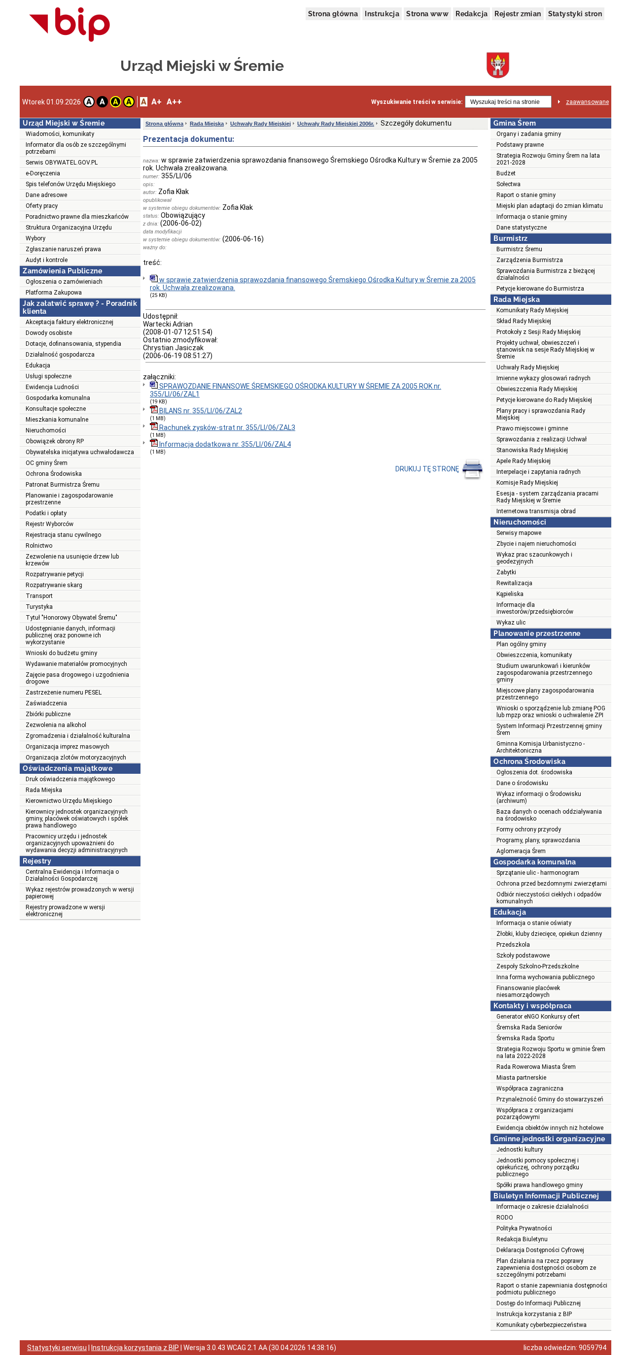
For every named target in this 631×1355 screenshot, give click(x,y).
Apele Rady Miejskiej (523, 461)
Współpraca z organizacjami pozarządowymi (534, 1114)
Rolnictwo (39, 545)
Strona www (427, 14)
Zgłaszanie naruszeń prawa (63, 249)
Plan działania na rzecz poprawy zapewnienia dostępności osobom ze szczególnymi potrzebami (546, 1267)
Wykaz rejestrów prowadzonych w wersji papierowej (80, 893)
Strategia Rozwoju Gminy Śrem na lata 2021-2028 (548, 159)
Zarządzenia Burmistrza (529, 260)
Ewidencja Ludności (52, 387)
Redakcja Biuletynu (522, 1239)
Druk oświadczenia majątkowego (70, 779)
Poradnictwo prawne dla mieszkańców (77, 216)
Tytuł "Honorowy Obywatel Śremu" (71, 617)
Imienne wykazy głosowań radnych (543, 378)
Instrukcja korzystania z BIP (534, 1314)
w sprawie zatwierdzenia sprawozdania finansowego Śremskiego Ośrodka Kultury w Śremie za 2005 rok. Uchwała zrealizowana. (313, 284)
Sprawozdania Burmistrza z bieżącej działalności (545, 274)
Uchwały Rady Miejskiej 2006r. (335, 124)
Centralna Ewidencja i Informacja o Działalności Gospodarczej (72, 875)
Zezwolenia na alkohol (56, 725)
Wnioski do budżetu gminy (61, 653)
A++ (174, 101)
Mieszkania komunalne (57, 419)
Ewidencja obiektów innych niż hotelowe (549, 1127)
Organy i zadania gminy (528, 134)
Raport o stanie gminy (526, 195)
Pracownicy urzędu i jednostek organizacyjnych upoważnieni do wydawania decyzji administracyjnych (77, 843)
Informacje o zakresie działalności (542, 1206)
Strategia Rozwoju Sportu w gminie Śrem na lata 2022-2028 (550, 1052)
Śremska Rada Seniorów (529, 1027)
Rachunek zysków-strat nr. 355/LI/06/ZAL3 (226, 427)
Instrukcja (382, 14)
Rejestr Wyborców (49, 524)
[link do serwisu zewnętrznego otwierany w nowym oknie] (70, 25)
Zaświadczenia (46, 703)
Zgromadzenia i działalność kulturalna (78, 735)
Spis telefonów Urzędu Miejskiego (70, 184)
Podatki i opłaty (46, 513)
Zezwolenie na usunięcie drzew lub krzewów (72, 560)
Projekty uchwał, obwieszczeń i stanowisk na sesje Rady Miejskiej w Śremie (545, 349)
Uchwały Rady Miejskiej (260, 124)
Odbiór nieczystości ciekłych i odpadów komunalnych (548, 898)
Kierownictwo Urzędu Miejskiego (69, 800)
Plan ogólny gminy (521, 644)
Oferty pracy (42, 205)
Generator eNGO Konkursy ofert (538, 1016)
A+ (156, 101)
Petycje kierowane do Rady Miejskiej (544, 400)
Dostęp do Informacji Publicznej (538, 1303)
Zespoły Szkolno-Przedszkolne (537, 966)
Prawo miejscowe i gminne (532, 428)
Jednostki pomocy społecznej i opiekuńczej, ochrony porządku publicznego (537, 1167)
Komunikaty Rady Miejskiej (532, 310)
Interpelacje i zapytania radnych (538, 471)
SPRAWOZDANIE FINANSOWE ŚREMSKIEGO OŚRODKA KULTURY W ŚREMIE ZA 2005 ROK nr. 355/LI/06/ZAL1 (295, 390)
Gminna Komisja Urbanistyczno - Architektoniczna (540, 747)
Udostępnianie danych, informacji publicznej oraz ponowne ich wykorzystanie (70, 635)
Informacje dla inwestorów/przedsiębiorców (534, 608)
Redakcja (472, 14)
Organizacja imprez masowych (67, 746)
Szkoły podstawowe (523, 955)
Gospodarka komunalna (58, 398)
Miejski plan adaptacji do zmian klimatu (549, 205)
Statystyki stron (575, 14)
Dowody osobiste (49, 333)
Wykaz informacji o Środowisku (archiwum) (538, 797)
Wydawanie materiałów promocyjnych (76, 664)
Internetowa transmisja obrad (536, 511)
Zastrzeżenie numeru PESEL (64, 692)
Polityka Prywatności (524, 1228)
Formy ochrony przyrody (528, 829)
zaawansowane (587, 102)
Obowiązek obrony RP (55, 441)
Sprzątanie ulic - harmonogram (537, 872)
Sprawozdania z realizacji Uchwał (541, 439)
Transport (39, 596)
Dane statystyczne (521, 227)
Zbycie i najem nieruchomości (536, 543)
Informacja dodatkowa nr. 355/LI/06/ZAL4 (224, 444)
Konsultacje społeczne (56, 408)
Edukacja (38, 365)
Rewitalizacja (514, 583)
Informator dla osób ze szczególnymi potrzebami (76, 148)
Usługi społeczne (48, 376)
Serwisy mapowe (518, 532)
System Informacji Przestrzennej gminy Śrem (549, 729)
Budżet (506, 173)
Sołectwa (508, 184)
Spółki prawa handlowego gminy (539, 1185)
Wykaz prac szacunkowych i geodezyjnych (534, 558)
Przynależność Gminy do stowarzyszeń (549, 1099)
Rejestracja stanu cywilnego (63, 534)
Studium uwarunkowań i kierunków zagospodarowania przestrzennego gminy (544, 672)
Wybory (35, 238)
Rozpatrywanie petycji (55, 574)
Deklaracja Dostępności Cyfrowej (540, 1250)
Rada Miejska (44, 790)
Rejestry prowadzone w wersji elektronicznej (65, 911)
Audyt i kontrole (47, 260)
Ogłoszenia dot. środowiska (534, 772)
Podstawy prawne (520, 144)
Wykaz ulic (511, 622)
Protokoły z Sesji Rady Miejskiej (538, 332)
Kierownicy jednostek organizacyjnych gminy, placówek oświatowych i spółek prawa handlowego (77, 818)
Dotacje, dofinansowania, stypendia (73, 343)
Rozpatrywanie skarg (54, 585)
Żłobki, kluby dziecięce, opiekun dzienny (549, 933)
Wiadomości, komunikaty (60, 134)
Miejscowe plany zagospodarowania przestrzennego (545, 694)
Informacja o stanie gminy (531, 216)
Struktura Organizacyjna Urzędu (69, 227)
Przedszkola (513, 944)
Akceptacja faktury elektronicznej (69, 322)
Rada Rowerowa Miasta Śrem (536, 1066)
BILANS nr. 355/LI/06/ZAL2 (200, 411)
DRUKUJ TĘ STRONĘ (427, 469)
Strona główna (333, 14)
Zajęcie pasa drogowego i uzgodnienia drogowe (77, 678)
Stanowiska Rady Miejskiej (532, 450)
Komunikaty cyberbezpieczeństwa (541, 1325)
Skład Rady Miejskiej (523, 321)
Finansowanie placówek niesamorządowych (528, 991)
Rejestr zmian (517, 14)
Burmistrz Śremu (519, 249)
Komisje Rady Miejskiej (527, 482)
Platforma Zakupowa (54, 292)
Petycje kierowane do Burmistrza (540, 288)
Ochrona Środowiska (54, 473)
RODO (504, 1217)
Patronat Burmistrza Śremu (63, 484)
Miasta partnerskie (521, 1077)
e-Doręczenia (43, 173)
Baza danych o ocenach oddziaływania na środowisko (549, 815)
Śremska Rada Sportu (525, 1038)
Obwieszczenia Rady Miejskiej (536, 389)
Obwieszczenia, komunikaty (534, 655)
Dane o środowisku (522, 783)
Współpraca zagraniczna (529, 1088)
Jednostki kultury (519, 1149)
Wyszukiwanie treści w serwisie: (416, 102)
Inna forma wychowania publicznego (545, 977)
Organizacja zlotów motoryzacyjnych (76, 757)
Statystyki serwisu (57, 1348)
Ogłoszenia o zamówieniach (64, 281)
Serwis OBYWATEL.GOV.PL (62, 162)
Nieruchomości (46, 430)
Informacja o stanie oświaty (533, 923)
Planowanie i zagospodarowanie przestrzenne (69, 499)
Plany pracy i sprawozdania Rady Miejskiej (540, 414)
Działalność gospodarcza (60, 354)
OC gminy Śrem (47, 463)
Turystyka (39, 606)
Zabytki (506, 572)
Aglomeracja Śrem (521, 851)
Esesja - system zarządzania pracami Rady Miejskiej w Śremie (547, 497)
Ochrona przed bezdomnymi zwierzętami (551, 883)
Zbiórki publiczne (48, 714)
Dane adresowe (46, 195)
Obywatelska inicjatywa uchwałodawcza (80, 452)
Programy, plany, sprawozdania (538, 840)
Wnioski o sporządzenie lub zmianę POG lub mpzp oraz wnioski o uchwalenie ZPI (550, 712)
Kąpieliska (510, 594)
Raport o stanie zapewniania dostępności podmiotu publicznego (551, 1289)
